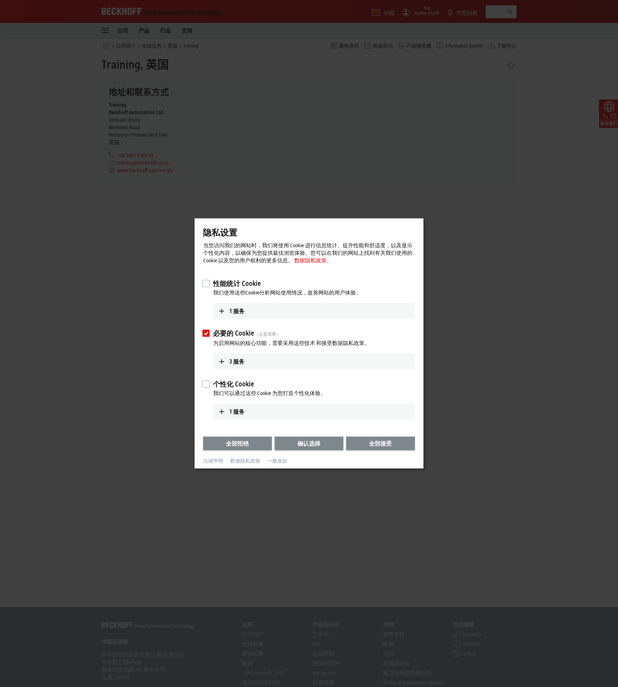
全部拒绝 (237, 443)
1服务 (237, 311)
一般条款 (278, 460)
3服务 (237, 361)
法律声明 (213, 460)
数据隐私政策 (245, 460)
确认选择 (309, 443)
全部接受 (380, 443)
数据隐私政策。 (313, 260)
